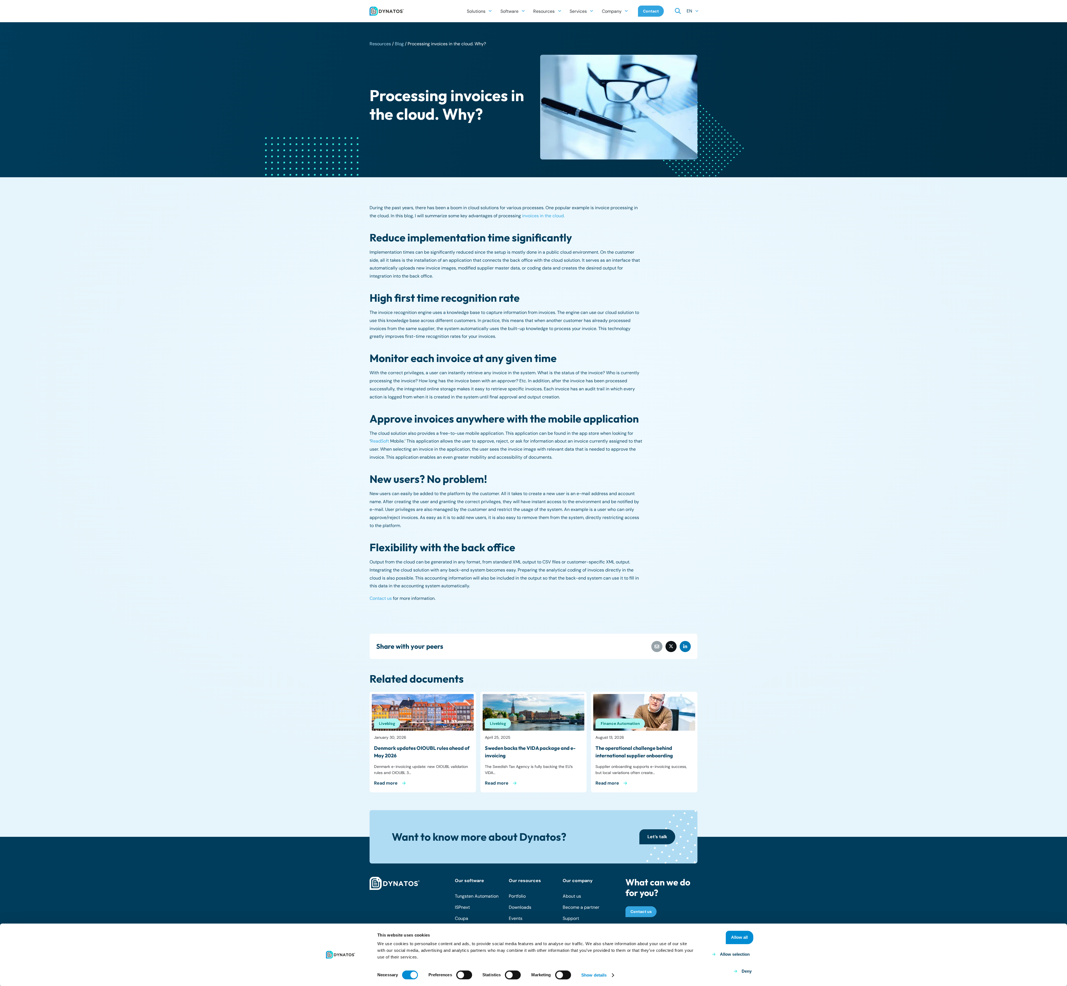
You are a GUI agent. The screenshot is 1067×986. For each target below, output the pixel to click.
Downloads (520, 907)
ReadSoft (379, 441)
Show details (594, 975)
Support (571, 918)
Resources (380, 44)
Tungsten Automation (476, 896)
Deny (747, 971)
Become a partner (581, 907)
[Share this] (671, 646)
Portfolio (517, 896)
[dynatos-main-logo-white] (395, 883)
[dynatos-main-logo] (387, 11)
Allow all (739, 937)
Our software (469, 880)
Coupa (461, 918)
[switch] (464, 974)
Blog (399, 44)
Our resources (525, 880)
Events (515, 918)
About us (572, 896)
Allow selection (735, 954)
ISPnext (462, 907)
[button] (490, 11)
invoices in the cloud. (543, 216)
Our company (578, 880)
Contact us (381, 598)
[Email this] (656, 646)
